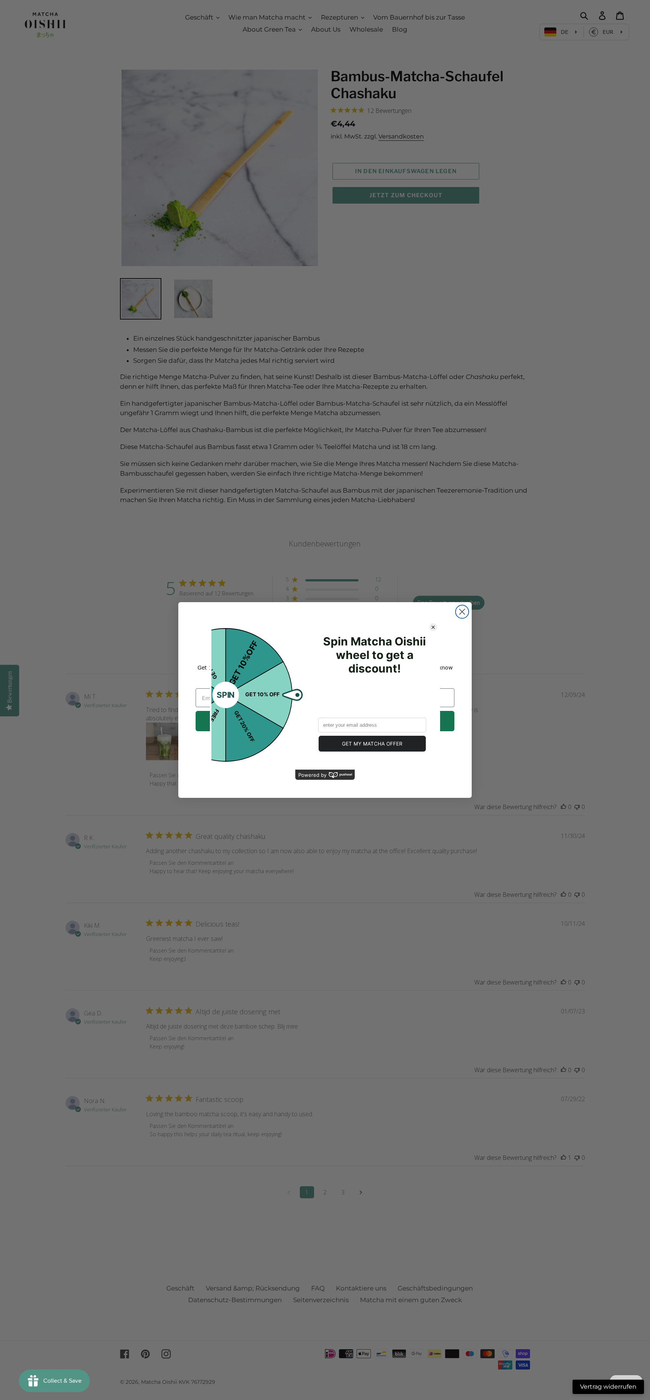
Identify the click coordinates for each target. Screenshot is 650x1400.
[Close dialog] (462, 611)
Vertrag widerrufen (608, 1386)
